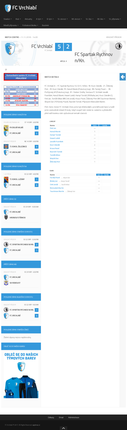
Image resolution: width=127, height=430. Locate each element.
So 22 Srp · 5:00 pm (31, 174)
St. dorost (62, 18)
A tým (38, 18)
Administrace (73, 417)
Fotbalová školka (29, 25)
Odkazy (51, 417)
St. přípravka (114, 18)
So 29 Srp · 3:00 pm (31, 272)
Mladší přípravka (10, 25)
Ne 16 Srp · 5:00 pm (31, 141)
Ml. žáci (100, 18)
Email (61, 417)
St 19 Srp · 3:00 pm (31, 122)
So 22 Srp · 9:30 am (31, 304)
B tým (49, 18)
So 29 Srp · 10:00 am (30, 207)
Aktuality (28, 18)
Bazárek (45, 25)
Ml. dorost (76, 18)
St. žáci (89, 18)
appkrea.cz (36, 425)
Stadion (7, 18)
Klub (17, 18)
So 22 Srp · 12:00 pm (30, 239)
